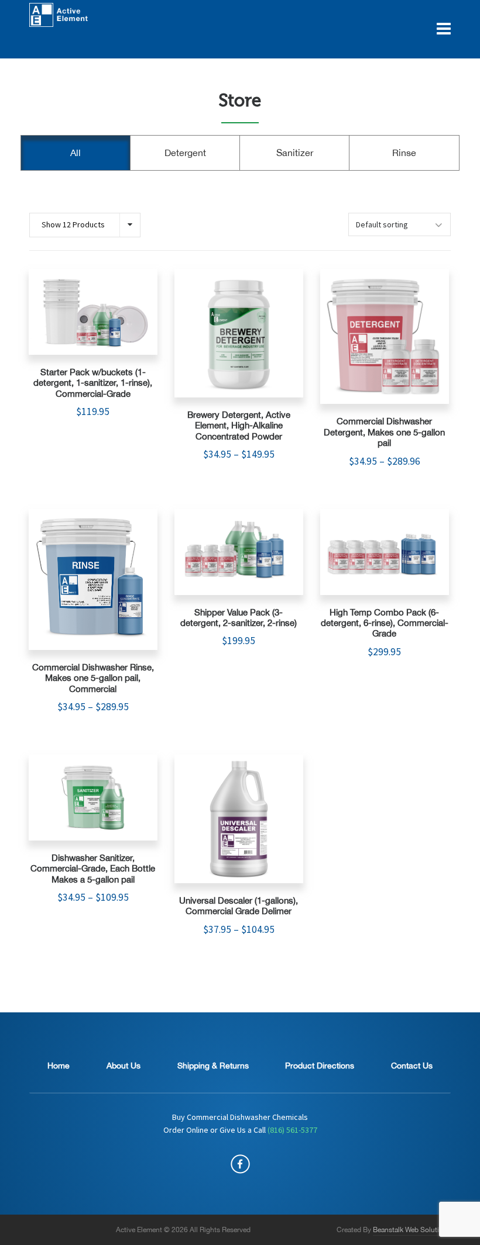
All (75, 152)
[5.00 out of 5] (93, 312)
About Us (123, 1065)
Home (58, 1065)
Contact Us (412, 1065)
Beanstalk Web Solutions (412, 1230)
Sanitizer (294, 152)
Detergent (185, 152)
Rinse (404, 152)
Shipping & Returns (213, 1065)
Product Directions (319, 1065)
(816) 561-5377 (292, 1130)
